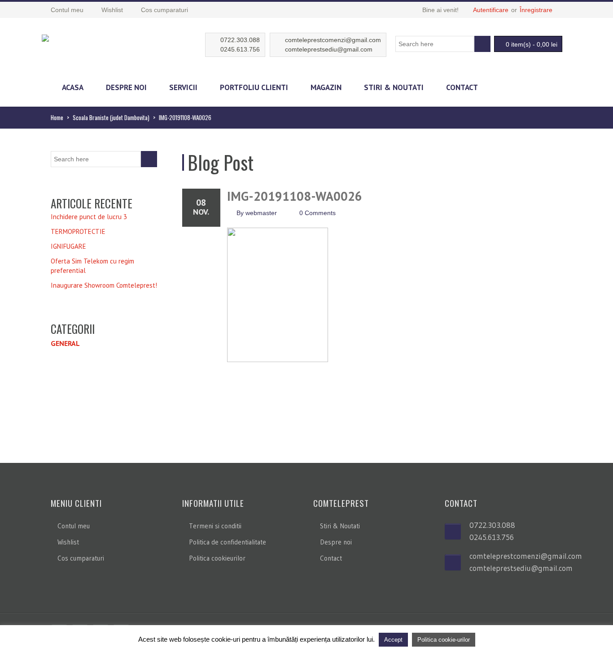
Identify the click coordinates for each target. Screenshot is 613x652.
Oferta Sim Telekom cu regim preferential (92, 266)
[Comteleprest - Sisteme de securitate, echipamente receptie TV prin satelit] (45, 37)
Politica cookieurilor (217, 558)
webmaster (261, 212)
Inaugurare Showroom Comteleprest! (104, 285)
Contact (462, 87)
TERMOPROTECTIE (78, 231)
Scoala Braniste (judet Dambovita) (111, 117)
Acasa (72, 87)
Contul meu (73, 526)
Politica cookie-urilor (443, 639)
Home (57, 117)
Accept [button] (393, 639)
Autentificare (490, 9)
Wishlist (68, 542)
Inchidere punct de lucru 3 (89, 216)
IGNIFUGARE (68, 246)
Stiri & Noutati (394, 87)
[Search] (482, 44)
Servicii (183, 87)
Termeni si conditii (215, 526)
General (65, 343)
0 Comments (317, 212)
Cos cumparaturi (80, 558)
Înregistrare (536, 9)
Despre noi (126, 87)
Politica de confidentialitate (227, 542)
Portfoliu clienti (254, 87)
